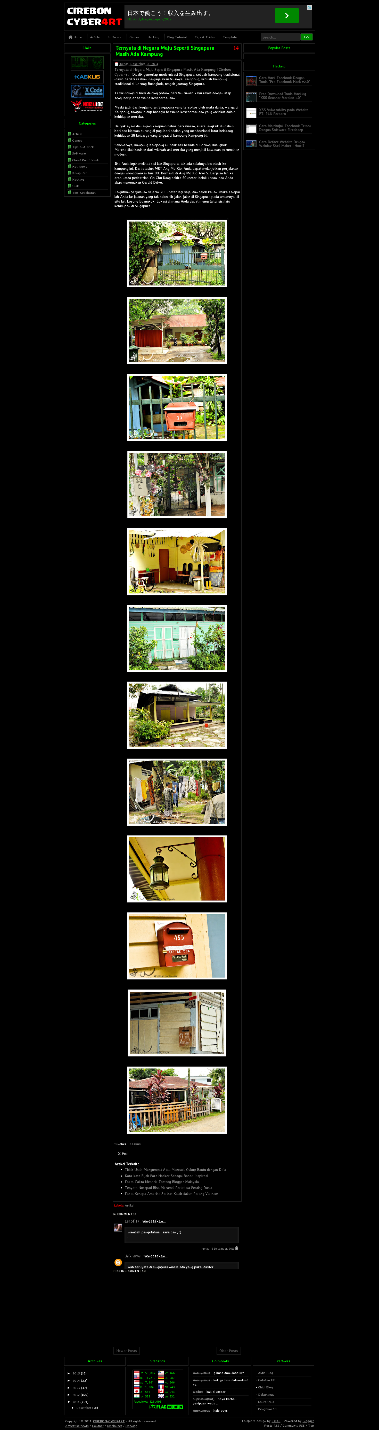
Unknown (133, 1256)
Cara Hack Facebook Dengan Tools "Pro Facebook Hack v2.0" (284, 80)
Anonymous (201, 1373)
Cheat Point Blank (85, 160)
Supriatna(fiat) (204, 1399)
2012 (76, 1395)
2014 (76, 1380)
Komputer (79, 173)
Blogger (308, 1421)
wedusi (198, 1392)
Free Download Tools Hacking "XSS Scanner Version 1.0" (282, 96)
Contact (98, 1426)
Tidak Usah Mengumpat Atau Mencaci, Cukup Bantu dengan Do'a (175, 1170)
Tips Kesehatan (84, 193)
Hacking (153, 37)
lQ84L (276, 1421)
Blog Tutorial (177, 37)
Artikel (129, 1205)
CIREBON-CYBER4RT (109, 1421)
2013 (76, 1388)
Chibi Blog (265, 1387)
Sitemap (131, 1426)
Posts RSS (271, 1425)
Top (311, 1425)
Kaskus (135, 1144)
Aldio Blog (265, 1373)
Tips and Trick (83, 147)
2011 (75, 1402)
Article (95, 37)
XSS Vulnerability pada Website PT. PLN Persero (283, 112)
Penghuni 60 (267, 1409)
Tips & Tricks (205, 37)
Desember (83, 1408)
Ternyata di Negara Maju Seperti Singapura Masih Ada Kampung (165, 69)
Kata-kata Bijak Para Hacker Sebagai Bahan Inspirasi (166, 1176)
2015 (76, 1373)
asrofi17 (132, 1221)
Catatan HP (266, 1380)
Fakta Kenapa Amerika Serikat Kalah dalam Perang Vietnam (171, 1194)
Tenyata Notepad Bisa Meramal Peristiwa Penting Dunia (168, 1188)
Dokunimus (266, 1394)
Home (77, 37)
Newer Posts (126, 1351)
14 (236, 48)
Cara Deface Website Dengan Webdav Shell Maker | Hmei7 (282, 144)
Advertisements (77, 1426)
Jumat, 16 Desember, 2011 (218, 1248)
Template (230, 37)
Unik (75, 186)
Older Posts (228, 1351)
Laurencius (266, 1402)
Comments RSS (294, 1425)
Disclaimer (114, 1426)
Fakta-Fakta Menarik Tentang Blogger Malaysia (162, 1182)
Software (114, 37)
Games (134, 37)
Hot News (79, 166)
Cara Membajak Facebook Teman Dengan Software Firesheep (285, 128)
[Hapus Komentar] (236, 1248)
